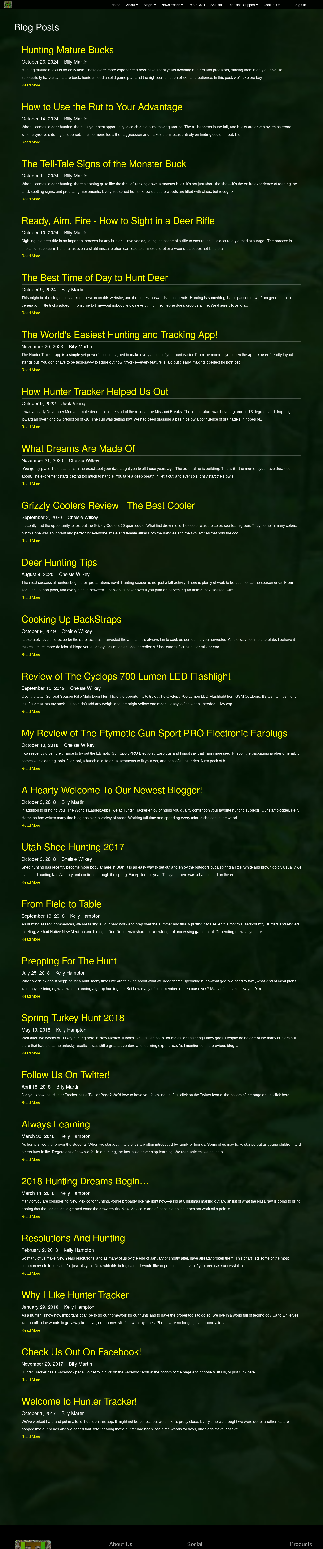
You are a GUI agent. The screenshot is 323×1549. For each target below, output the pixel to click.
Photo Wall (196, 4)
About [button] (130, 4)
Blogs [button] (148, 4)
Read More (31, 85)
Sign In (300, 4)
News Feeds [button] (171, 4)
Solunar (216, 4)
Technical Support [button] (241, 4)
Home (115, 4)
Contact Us (272, 4)
